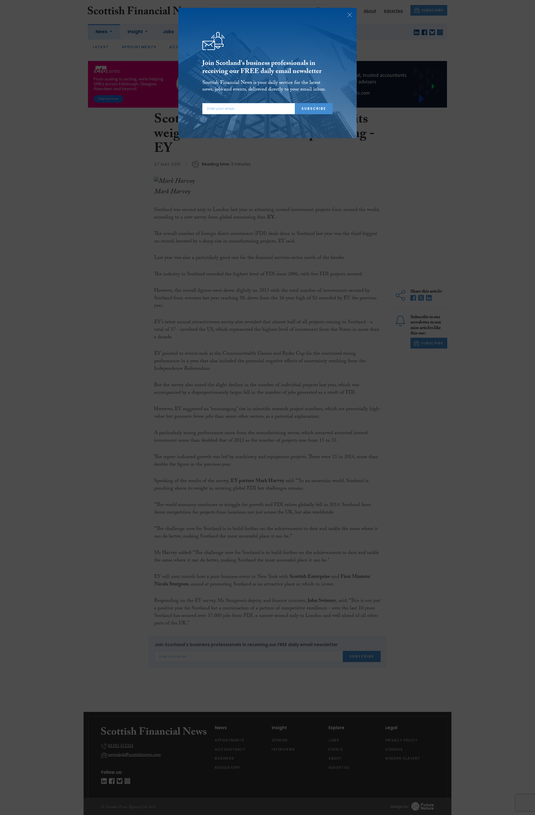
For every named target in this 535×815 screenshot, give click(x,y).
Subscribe (313, 108)
